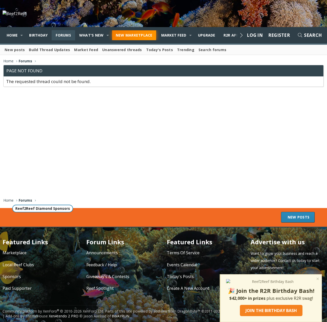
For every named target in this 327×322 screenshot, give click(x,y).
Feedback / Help (101, 265)
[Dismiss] (317, 279)
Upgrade (206, 35)
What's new (91, 35)
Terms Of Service (183, 253)
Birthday (38, 35)
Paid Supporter (17, 288)
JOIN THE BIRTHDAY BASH (271, 310)
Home (12, 35)
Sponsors (12, 276)
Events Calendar (182, 265)
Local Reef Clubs (18, 265)
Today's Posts (159, 49)
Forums (63, 35)
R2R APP (231, 35)
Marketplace (15, 253)
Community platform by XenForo (53, 311)
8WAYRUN (120, 316)
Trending (185, 49)
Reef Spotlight (100, 288)
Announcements (102, 253)
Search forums (212, 49)
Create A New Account (188, 288)
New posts (15, 49)
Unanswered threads (122, 49)
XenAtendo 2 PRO (63, 316)
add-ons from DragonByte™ (177, 311)
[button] (21, 35)
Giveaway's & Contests (107, 276)
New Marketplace (134, 35)
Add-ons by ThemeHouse (27, 316)
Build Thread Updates (49, 49)
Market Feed (173, 35)
